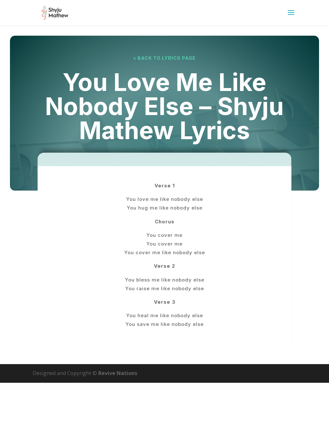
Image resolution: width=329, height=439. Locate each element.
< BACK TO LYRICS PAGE (164, 58)
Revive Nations (117, 373)
